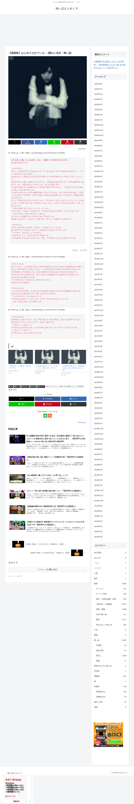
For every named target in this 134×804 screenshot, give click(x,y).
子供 (11, 386)
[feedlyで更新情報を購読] (45, 416)
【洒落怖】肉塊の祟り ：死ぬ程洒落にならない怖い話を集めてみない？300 (73, 368)
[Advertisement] (67, 30)
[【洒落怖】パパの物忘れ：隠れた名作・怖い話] (20, 357)
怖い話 (18, 386)
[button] (80, 142)
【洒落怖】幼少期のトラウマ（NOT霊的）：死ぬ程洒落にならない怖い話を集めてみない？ (109, 65)
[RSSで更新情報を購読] (50, 416)
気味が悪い (26, 386)
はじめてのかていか (53, 386)
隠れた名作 (42, 386)
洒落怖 (33, 386)
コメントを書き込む (48, 569)
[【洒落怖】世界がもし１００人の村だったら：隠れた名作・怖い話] (47, 357)
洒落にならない (72, 386)
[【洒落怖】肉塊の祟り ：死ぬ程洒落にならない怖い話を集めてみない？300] (73, 357)
